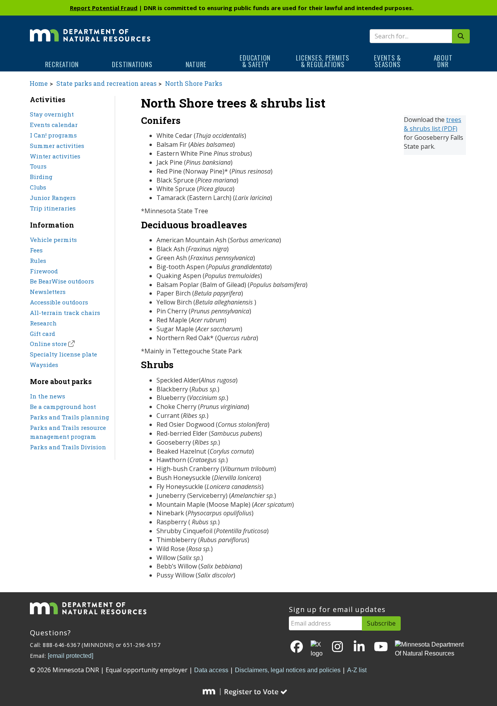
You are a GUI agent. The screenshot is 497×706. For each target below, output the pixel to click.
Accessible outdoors (59, 302)
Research (43, 323)
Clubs (38, 187)
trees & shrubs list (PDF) (432, 124)
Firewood (44, 271)
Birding (41, 177)
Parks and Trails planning (69, 417)
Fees (36, 250)
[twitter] (317, 649)
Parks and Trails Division (68, 447)
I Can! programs (53, 135)
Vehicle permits (53, 239)
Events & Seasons (387, 61)
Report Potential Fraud (103, 8)
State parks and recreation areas (106, 83)
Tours (38, 166)
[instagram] (337, 647)
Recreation (62, 64)
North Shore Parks (193, 83)
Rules (38, 260)
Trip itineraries (53, 208)
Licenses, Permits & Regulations (322, 61)
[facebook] (296, 647)
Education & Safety (255, 61)
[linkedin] (359, 647)
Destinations (132, 64)
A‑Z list (357, 670)
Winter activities (55, 156)
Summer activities (57, 146)
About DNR (443, 61)
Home (39, 83)
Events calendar (54, 125)
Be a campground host (63, 406)
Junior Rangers (53, 198)
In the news (47, 396)
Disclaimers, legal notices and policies (288, 670)
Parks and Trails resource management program (68, 432)
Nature (196, 64)
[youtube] (381, 647)
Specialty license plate (63, 354)
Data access (211, 670)
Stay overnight (52, 114)
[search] (461, 36)
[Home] (90, 30)
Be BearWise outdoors (62, 281)
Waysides (44, 365)
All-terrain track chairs (65, 312)
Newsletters (48, 292)
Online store (48, 344)
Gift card (42, 333)
